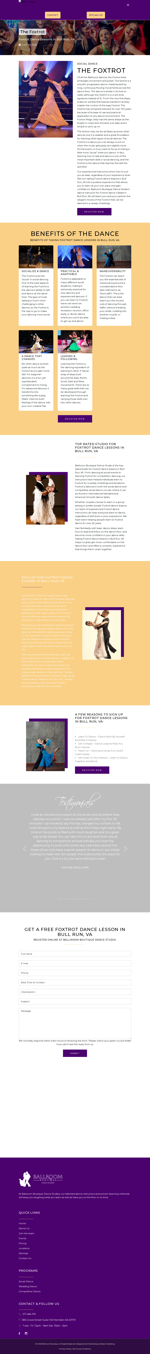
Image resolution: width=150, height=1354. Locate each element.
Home (22, 1223)
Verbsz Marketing (107, 1344)
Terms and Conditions (82, 1349)
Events (22, 1238)
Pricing (22, 1243)
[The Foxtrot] (45, 500)
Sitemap (23, 1253)
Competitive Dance (30, 1291)
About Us (24, 1228)
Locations (24, 1248)
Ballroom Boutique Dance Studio (109, 189)
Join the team (26, 1233)
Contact (52, 15)
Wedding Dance (28, 1286)
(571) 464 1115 (96, 15)
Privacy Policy (65, 1349)
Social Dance (26, 1281)
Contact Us (25, 1258)
